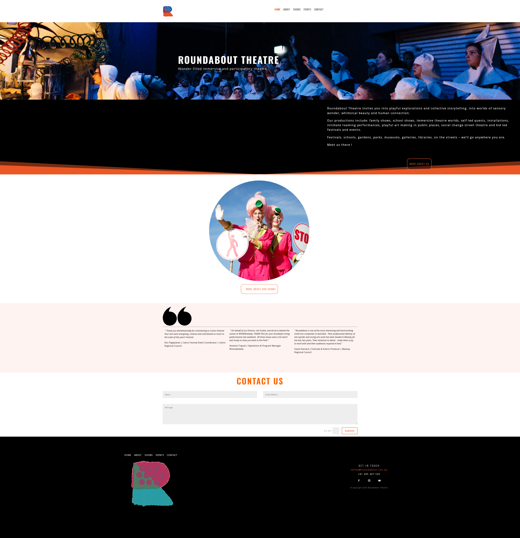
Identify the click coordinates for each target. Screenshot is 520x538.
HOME (277, 9)
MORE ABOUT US (419, 164)
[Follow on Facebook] (358, 480)
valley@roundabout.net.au (369, 469)
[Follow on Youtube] (379, 480)
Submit (350, 431)
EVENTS (307, 9)
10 (270, 275)
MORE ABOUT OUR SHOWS (261, 289)
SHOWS (297, 9)
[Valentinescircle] (259, 280)
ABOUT (286, 9)
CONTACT (319, 9)
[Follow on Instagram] (369, 480)
